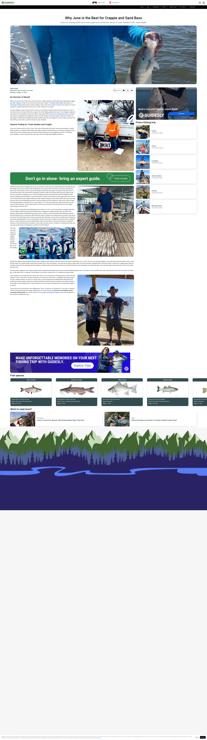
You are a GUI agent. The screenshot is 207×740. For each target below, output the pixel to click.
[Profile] (204, 3)
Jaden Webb (14, 88)
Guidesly (17, 736)
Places (164, 7)
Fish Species (156, 7)
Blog (148, 7)
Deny (197, 737)
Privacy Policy (98, 737)
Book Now (181, 113)
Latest (142, 7)
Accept (203, 737)
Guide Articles (173, 7)
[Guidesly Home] (7, 2)
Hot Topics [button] (183, 7)
